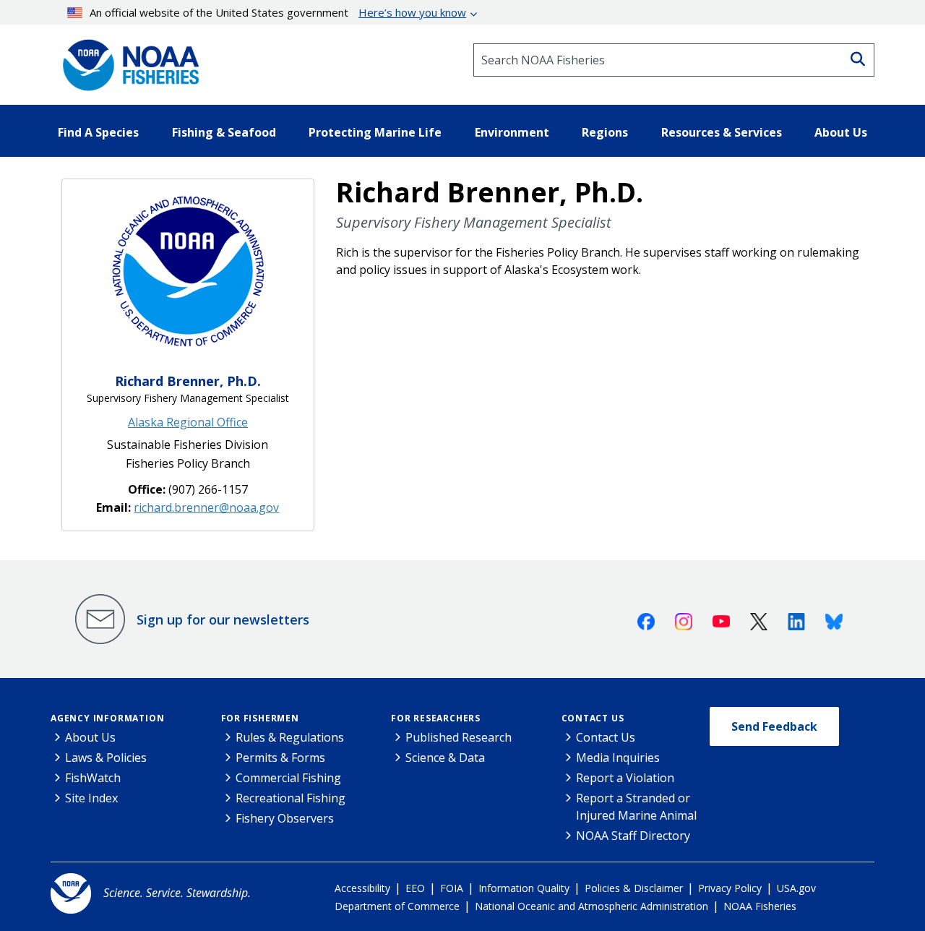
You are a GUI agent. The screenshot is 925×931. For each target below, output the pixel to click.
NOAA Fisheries (759, 906)
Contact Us (593, 718)
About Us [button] (840, 132)
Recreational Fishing (290, 798)
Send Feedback (774, 726)
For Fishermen (260, 718)
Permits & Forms (280, 757)
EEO (415, 888)
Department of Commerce (397, 906)
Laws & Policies (106, 757)
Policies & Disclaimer (634, 888)
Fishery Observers (285, 818)
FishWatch (93, 778)
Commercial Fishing (288, 778)
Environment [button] (512, 132)
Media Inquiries (618, 757)
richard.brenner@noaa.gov (206, 507)
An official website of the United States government (278, 12)
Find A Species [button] (98, 132)
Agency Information (107, 718)
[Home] (126, 60)
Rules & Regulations (290, 737)
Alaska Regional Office (188, 422)
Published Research (458, 737)
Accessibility (362, 888)
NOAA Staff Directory (633, 836)
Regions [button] (605, 132)
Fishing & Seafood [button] (224, 132)
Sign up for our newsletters (223, 619)
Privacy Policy (730, 888)
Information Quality (523, 888)
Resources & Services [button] (721, 132)
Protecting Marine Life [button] (375, 132)
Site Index (91, 798)
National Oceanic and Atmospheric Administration (591, 906)
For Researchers (436, 718)
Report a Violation (625, 778)
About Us (90, 737)
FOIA (451, 888)
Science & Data (445, 757)
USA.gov (796, 888)
